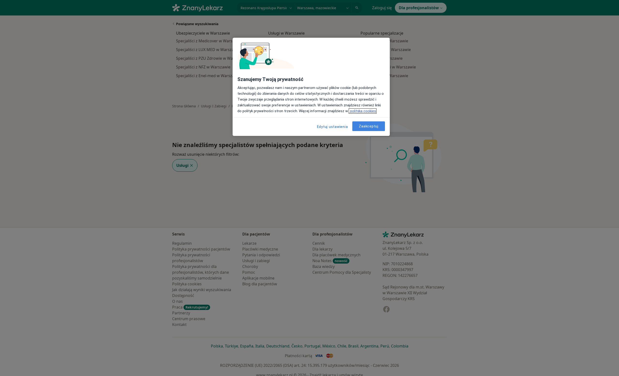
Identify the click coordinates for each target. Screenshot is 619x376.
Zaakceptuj (368, 126)
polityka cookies (362, 111)
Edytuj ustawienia (332, 127)
